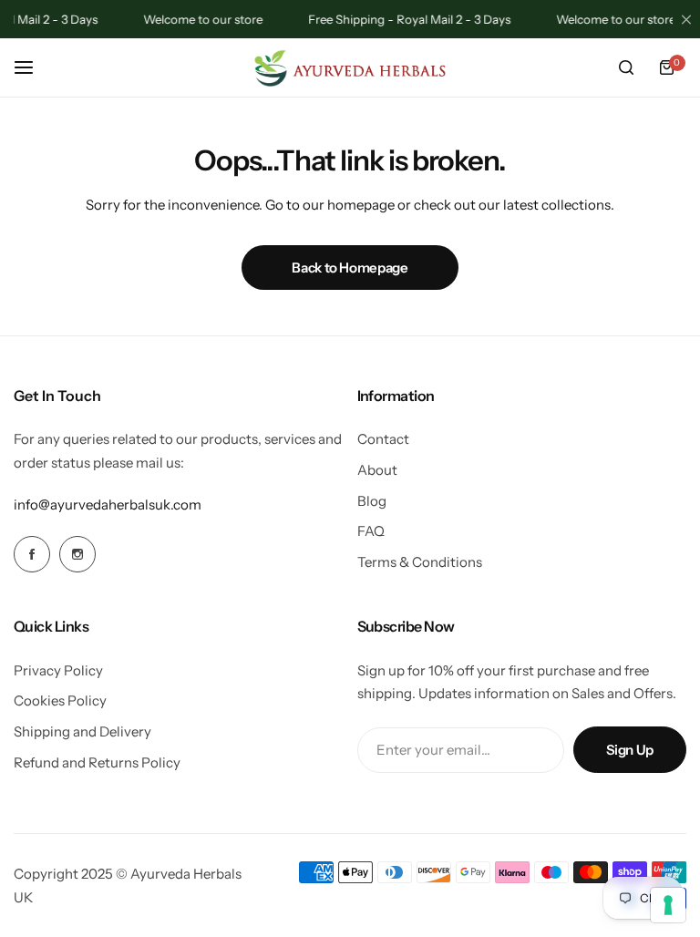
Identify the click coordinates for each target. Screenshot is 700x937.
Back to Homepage (349, 267)
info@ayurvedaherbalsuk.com (107, 504)
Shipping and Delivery (82, 731)
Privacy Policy (58, 670)
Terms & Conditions (419, 562)
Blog (371, 501)
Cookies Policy (60, 700)
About (377, 470)
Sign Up (630, 749)
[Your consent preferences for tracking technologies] (668, 905)
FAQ (371, 531)
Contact (383, 439)
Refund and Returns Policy (97, 762)
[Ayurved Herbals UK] (350, 68)
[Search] (626, 67)
